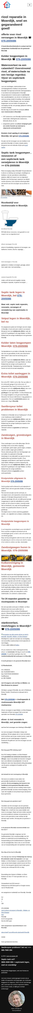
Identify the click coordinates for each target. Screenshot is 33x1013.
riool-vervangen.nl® (12, 956)
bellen (17, 645)
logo (2, 914)
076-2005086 (8, 40)
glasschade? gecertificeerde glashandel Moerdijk (15, 932)
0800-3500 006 (7, 962)
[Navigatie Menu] (30, 4)
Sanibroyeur (6, 947)
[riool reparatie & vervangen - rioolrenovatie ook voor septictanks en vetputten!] (6, 4)
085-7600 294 (6, 950)
